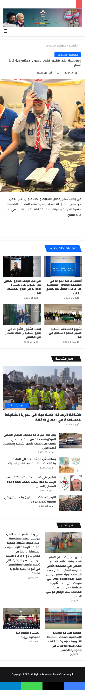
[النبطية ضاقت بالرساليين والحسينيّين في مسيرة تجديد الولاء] (70, 503)
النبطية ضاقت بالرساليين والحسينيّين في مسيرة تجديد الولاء (30, 499)
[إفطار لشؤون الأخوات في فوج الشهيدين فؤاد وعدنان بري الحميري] (22, 314)
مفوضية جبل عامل (55, 45)
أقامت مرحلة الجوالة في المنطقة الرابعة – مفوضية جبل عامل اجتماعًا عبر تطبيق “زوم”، (64, 286)
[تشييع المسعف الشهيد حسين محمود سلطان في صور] (63, 314)
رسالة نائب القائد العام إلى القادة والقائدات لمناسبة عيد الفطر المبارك (32, 461)
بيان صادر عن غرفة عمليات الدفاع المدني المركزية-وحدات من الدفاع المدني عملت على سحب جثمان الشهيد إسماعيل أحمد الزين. (29, 441)
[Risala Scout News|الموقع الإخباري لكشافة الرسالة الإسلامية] (42, 17)
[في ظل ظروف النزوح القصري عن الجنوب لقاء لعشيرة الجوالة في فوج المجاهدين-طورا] (22, 266)
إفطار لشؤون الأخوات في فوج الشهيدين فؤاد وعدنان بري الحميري (23, 333)
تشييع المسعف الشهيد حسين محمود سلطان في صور (65, 333)
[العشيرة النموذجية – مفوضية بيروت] (21, 618)
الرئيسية (74, 45)
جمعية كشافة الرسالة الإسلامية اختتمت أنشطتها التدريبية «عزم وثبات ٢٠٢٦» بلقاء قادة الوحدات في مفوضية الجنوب (64, 641)
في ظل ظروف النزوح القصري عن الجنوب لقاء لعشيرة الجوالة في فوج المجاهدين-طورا (22, 286)
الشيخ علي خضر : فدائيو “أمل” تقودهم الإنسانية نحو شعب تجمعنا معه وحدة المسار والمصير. (31, 482)
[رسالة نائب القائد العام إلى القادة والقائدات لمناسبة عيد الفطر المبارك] (70, 465)
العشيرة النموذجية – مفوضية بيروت (26, 635)
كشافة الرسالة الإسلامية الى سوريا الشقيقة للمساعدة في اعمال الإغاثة (43, 417)
